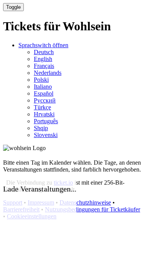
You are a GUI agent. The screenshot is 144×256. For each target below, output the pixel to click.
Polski (41, 79)
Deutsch (44, 52)
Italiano (43, 86)
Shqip (41, 128)
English (43, 59)
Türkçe (42, 107)
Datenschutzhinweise (85, 202)
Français (44, 66)
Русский (45, 100)
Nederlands (47, 72)
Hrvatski (44, 114)
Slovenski (46, 135)
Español (43, 93)
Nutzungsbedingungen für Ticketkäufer (92, 209)
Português (46, 121)
